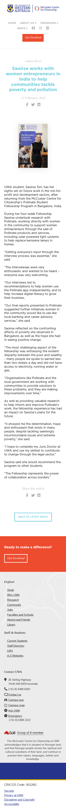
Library (11, 624)
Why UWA (13, 594)
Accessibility (11, 804)
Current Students (17, 640)
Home (12, 23)
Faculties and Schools (20, 614)
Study (10, 589)
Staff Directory (15, 645)
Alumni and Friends (18, 619)
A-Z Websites (15, 655)
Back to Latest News (33, 517)
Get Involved (33, 37)
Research (13, 599)
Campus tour (16, 699)
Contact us (14, 694)
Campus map (16, 705)
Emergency (15, 715)
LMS (10, 650)
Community (14, 604)
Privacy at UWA (13, 795)
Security (9, 790)
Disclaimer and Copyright (19, 799)
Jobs (10, 609)
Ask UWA (14, 710)
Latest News (33, 61)
